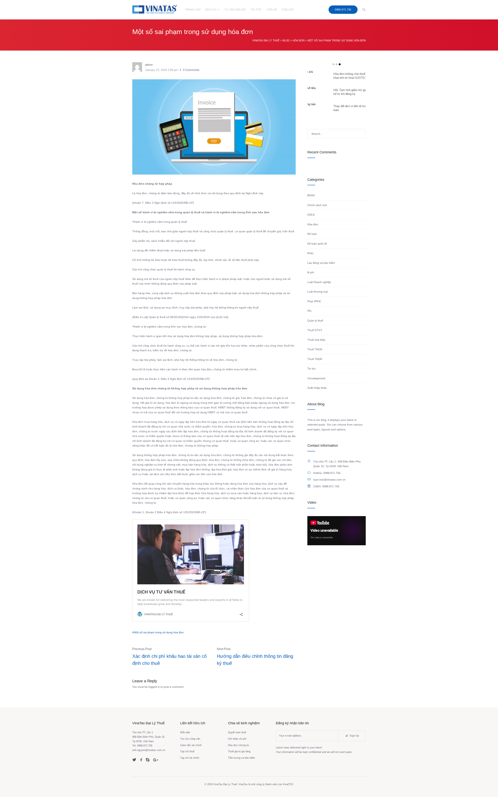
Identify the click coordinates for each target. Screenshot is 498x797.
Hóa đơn (312, 224)
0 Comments (191, 70)
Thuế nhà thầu (316, 339)
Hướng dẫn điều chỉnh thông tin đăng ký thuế (255, 660)
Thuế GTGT (314, 330)
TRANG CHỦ (193, 9)
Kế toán (312, 233)
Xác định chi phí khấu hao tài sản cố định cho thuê (169, 660)
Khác (310, 253)
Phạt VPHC (314, 301)
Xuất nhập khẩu (317, 387)
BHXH (311, 195)
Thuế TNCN (314, 349)
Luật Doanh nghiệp (319, 282)
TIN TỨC (256, 9)
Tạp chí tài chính (189, 757)
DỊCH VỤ (211, 9)
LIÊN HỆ (272, 9)
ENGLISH (288, 9)
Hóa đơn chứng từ (238, 745)
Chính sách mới (317, 205)
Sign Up (354, 735)
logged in (154, 686)
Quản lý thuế (315, 320)
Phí (309, 310)
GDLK (311, 214)
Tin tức (311, 368)
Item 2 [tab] (337, 64)
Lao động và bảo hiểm (321, 262)
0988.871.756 (343, 9)
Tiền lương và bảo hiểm (241, 757)
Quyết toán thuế (237, 732)
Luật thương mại (317, 291)
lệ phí (310, 272)
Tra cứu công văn (190, 738)
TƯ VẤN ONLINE (235, 9)
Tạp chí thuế (187, 751)
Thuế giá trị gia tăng (239, 751)
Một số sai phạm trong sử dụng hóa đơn (159, 632)
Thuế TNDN (314, 359)
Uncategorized (316, 378)
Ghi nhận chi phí (237, 738)
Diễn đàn (185, 732)
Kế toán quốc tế (317, 243)
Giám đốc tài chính (191, 745)
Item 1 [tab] (333, 64)
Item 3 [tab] (340, 64)
